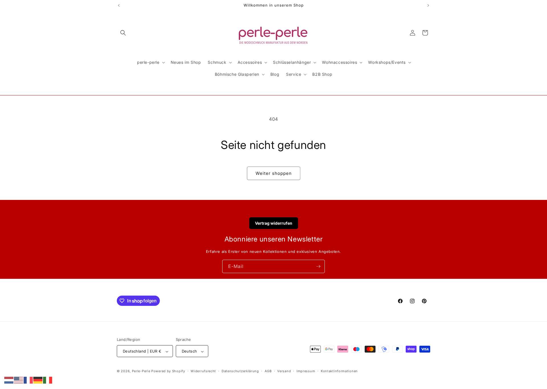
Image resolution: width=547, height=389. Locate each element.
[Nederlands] (9, 379)
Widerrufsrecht (203, 371)
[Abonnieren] (318, 266)
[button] (123, 32)
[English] (19, 379)
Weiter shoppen (274, 173)
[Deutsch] (38, 379)
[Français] (28, 379)
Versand (284, 371)
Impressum (306, 371)
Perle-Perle (141, 371)
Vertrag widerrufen (273, 223)
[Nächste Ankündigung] (428, 5)
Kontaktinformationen (339, 371)
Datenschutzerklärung (240, 371)
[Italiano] (48, 379)
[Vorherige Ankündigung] (119, 5)
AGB (268, 371)
